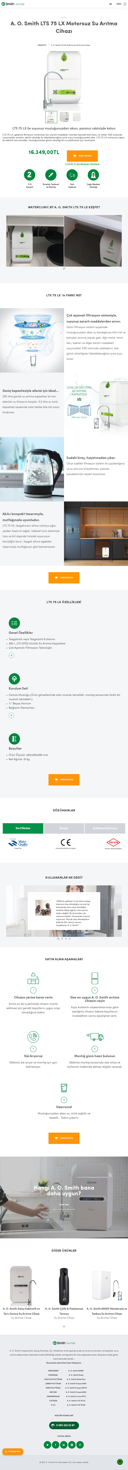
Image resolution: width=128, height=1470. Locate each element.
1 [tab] (64, 268)
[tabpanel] (64, 241)
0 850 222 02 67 (65, 1425)
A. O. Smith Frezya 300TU (76, 1388)
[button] (120, 1462)
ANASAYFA (42, 45)
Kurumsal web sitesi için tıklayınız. (64, 1363)
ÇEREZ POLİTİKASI (53, 1384)
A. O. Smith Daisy (76, 1375)
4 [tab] (69, 938)
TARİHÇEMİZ (53, 1371)
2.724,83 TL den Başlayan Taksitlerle (82, 164)
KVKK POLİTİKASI (53, 1388)
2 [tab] (62, 938)
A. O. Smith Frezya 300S (76, 1384)
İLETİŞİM (53, 1401)
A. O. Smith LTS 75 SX (76, 1405)
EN (110, 4)
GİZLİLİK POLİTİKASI (53, 1379)
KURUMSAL (53, 1375)
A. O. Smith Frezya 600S (76, 1392)
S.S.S (53, 1405)
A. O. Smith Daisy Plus (76, 1379)
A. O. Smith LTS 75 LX (76, 1401)
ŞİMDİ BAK (64, 1205)
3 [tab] (65, 938)
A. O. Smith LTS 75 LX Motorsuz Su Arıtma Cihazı (70, 45)
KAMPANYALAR (53, 1397)
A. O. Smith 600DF (76, 1371)
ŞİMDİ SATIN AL (85, 156)
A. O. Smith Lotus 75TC (76, 1397)
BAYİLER (53, 1392)
